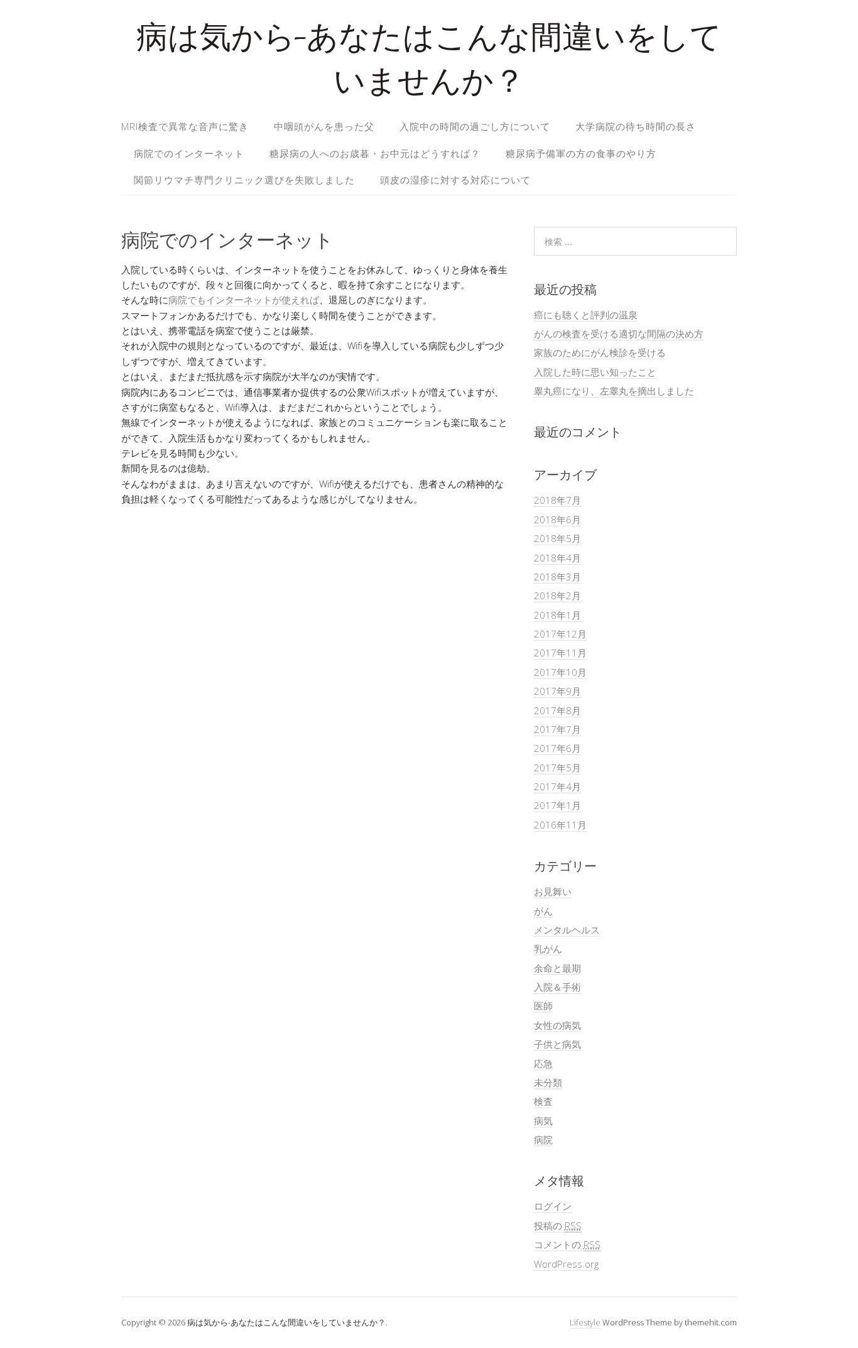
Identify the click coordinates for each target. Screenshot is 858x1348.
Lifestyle (585, 1322)
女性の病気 (557, 1025)
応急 (543, 1063)
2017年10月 (560, 672)
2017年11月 (560, 652)
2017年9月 (557, 691)
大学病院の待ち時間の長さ (635, 126)
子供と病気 (557, 1044)
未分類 (548, 1082)
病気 (543, 1120)
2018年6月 (557, 519)
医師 (543, 1005)
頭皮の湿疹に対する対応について (455, 179)
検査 (543, 1101)
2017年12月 (560, 634)
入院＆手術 (557, 987)
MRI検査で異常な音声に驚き (185, 126)
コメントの (567, 1244)
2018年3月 (557, 576)
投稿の (558, 1225)
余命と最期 (557, 968)
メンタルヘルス (567, 929)
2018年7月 (557, 500)
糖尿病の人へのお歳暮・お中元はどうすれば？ (375, 153)
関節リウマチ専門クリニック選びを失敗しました (244, 179)
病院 (543, 1139)
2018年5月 (557, 538)
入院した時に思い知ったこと (595, 372)
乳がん (548, 948)
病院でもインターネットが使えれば (243, 299)
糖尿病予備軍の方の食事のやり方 (581, 153)
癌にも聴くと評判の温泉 (586, 314)
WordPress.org (566, 1264)
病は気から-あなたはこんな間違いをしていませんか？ (429, 62)
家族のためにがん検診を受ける (600, 352)
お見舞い (553, 891)
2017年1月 (557, 805)
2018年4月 (557, 558)
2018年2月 (557, 595)
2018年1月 (557, 615)
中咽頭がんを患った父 (324, 126)
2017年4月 (557, 786)
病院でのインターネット (189, 153)
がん (543, 911)
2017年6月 (557, 748)
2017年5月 (557, 767)
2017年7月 (557, 729)
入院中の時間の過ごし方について (474, 126)
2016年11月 (560, 824)
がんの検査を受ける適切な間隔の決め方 (618, 333)
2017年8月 (557, 710)
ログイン (553, 1206)
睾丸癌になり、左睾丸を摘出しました (614, 390)
